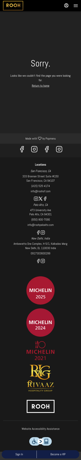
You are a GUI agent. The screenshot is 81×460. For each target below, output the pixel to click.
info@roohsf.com (40, 191)
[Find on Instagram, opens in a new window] (34, 150)
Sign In (19, 454)
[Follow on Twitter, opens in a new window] (40, 199)
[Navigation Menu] (76, 5)
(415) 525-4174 (40, 186)
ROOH (40, 406)
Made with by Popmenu (29, 138)
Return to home (40, 86)
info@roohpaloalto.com (41, 225)
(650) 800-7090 (40, 220)
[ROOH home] (20, 5)
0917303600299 (40, 253)
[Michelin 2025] (40, 290)
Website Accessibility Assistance (41, 429)
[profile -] (66, 5)
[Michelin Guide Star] (40, 322)
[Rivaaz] (40, 378)
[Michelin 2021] (40, 350)
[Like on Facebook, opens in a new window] (21, 150)
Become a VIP (58, 454)
